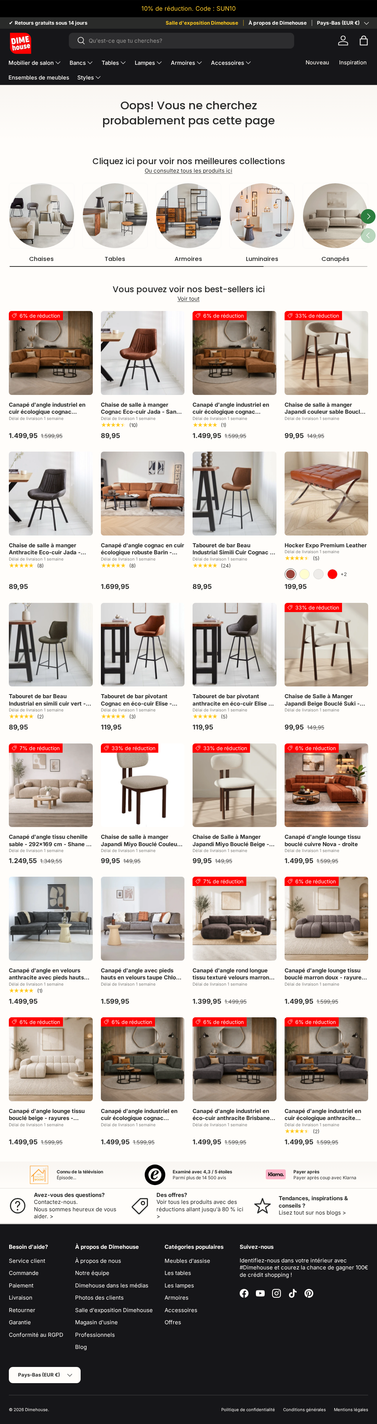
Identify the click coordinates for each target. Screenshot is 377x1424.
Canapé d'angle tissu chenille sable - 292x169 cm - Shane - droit (49, 844)
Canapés (335, 259)
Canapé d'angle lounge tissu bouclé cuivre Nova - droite (322, 840)
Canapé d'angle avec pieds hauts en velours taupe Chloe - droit (142, 977)
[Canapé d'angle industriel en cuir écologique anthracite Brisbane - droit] (327, 1059)
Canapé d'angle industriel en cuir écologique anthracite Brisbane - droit (323, 1118)
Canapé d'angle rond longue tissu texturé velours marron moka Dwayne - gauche (231, 977)
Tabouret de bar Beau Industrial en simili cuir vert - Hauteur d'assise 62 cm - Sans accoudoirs (50, 707)
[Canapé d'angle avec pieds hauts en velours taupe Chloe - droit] (143, 919)
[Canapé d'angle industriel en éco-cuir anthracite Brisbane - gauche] (234, 1059)
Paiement (21, 1285)
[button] (364, 40)
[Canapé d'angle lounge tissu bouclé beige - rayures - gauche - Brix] (51, 1059)
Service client (27, 1260)
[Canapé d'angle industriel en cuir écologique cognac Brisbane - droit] (234, 353)
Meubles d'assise (187, 1260)
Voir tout (188, 298)
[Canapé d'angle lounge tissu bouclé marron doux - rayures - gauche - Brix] (327, 919)
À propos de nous (98, 1260)
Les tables (178, 1272)
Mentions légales (351, 1409)
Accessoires (181, 1310)
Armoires (188, 259)
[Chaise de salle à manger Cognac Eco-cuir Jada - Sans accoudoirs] (143, 353)
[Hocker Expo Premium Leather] (327, 494)
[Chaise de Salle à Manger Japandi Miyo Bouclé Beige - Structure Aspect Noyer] (234, 785)
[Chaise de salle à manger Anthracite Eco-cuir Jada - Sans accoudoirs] (51, 494)
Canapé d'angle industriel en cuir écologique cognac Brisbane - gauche (47, 412)
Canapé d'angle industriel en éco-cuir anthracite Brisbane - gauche (233, 1118)
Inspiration (353, 62)
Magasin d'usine (96, 1322)
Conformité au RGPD (36, 1334)
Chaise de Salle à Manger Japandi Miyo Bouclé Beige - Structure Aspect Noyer (231, 844)
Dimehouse (36, 1409)
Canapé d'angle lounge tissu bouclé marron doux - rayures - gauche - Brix (324, 977)
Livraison (20, 1297)
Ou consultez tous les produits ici (188, 170)
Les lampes (179, 1285)
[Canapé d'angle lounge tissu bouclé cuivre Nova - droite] (327, 785)
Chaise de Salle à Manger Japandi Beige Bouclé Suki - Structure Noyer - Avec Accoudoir (322, 707)
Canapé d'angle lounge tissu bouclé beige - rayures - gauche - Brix (47, 1118)
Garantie (20, 1322)
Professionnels (95, 1334)
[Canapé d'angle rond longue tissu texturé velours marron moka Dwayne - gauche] (234, 919)
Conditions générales (304, 1409)
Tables (115, 259)
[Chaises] (41, 215)
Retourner (22, 1310)
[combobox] (182, 41)
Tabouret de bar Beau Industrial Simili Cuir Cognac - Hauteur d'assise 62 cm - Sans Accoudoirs (234, 556)
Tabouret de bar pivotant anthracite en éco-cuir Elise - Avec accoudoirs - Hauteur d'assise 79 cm (232, 707)
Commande (24, 1272)
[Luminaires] (262, 215)
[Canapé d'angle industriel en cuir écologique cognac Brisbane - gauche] (51, 353)
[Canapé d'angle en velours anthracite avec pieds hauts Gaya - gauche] (51, 919)
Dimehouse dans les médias (111, 1285)
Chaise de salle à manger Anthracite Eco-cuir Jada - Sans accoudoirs (45, 552)
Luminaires (262, 259)
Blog (81, 1346)
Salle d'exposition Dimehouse (202, 23)
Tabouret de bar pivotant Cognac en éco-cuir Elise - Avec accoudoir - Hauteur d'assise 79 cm (136, 707)
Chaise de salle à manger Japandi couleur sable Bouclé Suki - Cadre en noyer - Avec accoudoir (324, 415)
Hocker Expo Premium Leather (326, 545)
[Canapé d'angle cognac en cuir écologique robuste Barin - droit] (143, 494)
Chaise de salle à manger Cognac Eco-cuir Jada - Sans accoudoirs (140, 412)
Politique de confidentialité (248, 1409)
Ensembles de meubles (38, 77)
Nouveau (317, 62)
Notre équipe (92, 1272)
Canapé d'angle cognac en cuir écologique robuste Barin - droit (142, 552)
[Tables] (115, 215)
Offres (173, 1322)
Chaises (41, 259)
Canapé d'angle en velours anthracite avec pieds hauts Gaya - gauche (46, 977)
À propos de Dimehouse (278, 23)
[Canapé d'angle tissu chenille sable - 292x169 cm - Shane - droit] (51, 785)
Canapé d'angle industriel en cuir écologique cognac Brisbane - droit (231, 412)
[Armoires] (188, 215)
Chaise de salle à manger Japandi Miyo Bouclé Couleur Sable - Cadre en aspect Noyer (142, 844)
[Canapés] (335, 215)
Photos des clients (99, 1297)
